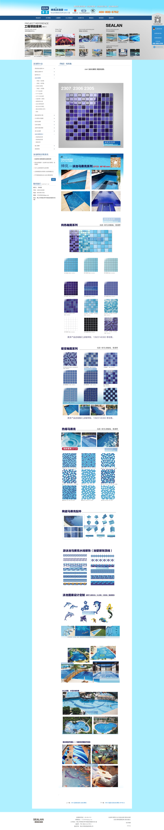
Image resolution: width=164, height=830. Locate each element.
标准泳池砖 (121, 817)
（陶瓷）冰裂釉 (40, 88)
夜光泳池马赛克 (40, 106)
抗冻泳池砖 (38, 121)
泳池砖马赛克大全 (113, 817)
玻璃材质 (38, 142)
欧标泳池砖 (128, 817)
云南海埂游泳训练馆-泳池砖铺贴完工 (44, 171)
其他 (37, 111)
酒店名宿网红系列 (40, 109)
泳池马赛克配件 (40, 104)
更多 (53, 179)
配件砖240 (37, 75)
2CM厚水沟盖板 (39, 118)
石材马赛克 (38, 124)
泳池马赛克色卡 (39, 134)
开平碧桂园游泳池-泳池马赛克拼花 (43, 175)
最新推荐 (111, 18)
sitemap (129, 825)
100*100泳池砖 (40, 96)
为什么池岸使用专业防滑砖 (41, 168)
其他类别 (37, 149)
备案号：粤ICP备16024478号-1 (84, 824)
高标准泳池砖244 (39, 68)
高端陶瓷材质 (39, 137)
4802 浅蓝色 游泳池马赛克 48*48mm (115, 802)
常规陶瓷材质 (39, 139)
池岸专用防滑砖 (39, 128)
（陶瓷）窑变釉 (40, 80)
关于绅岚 (48, 18)
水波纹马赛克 (39, 86)
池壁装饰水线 (39, 101)
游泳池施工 (128, 819)
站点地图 (128, 822)
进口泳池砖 (38, 131)
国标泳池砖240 (39, 71)
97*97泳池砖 (39, 93)
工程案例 (58, 18)
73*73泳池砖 (39, 91)
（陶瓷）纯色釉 (40, 83)
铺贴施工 (91, 18)
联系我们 (101, 18)
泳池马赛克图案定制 (119, 819)
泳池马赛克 (38, 78)
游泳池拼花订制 (39, 115)
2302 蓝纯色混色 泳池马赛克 (78, 802)
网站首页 (38, 18)
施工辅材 (37, 145)
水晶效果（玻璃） (40, 98)
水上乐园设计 (69, 18)
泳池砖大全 (81, 18)
